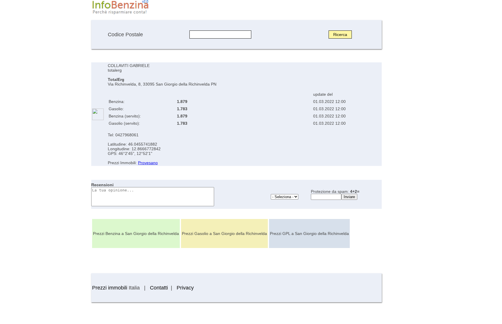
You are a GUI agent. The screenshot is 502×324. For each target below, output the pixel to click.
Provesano (148, 162)
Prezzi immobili (109, 288)
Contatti (159, 288)
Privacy (185, 288)
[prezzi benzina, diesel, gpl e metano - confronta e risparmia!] (120, 14)
